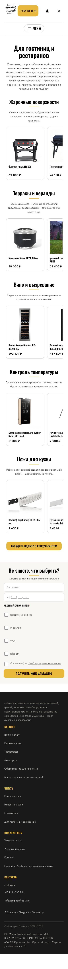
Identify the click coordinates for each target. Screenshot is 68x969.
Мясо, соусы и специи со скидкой (23, 777)
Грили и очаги (12, 734)
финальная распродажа (17, 720)
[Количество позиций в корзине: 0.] (59, 11)
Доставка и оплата (14, 849)
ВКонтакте (10, 912)
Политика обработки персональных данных (28, 866)
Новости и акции (13, 804)
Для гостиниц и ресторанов (20, 822)
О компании (11, 813)
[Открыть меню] (34, 28)
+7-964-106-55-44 (28, 10)
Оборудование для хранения (21, 768)
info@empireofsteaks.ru (17, 900)
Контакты (9, 857)
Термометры (11, 751)
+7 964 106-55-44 (14, 892)
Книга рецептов (12, 796)
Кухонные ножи (13, 743)
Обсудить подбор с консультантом (34, 546)
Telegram (14, 653)
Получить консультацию (34, 673)
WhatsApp (15, 627)
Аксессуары (11, 760)
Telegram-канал (12, 840)
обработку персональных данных (44, 663)
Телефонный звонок (21, 614)
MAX (12, 640)
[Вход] (47, 11)
